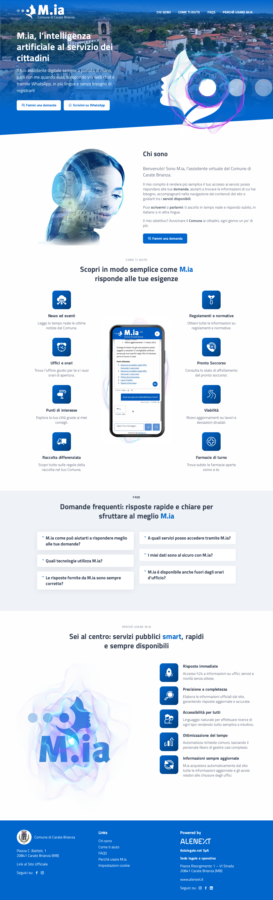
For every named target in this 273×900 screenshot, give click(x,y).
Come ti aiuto (189, 12)
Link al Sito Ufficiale (32, 864)
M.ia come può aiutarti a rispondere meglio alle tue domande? (86, 541)
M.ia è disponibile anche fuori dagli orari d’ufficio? (186, 575)
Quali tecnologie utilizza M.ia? (74, 561)
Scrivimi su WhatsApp (89, 105)
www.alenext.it (191, 879)
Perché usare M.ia (238, 12)
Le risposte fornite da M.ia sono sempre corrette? (83, 580)
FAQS (211, 12)
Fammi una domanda (41, 105)
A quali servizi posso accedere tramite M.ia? (189, 538)
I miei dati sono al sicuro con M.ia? (180, 555)
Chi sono (164, 12)
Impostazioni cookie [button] (114, 865)
